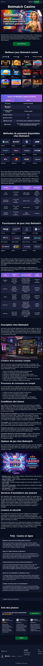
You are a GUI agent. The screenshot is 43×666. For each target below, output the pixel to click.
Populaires (5, 56)
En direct (15, 56)
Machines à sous (36, 56)
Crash (26, 56)
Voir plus (21, 637)
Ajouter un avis (35, 613)
